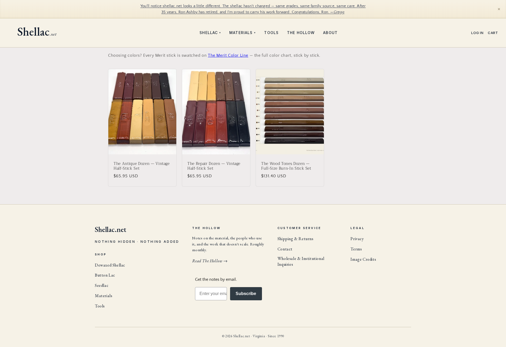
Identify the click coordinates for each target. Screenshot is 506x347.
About (330, 32)
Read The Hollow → (209, 261)
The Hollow (301, 32)
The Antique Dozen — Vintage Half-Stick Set (142, 166)
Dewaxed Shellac (110, 265)
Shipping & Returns (296, 238)
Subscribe (246, 293)
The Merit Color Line (228, 55)
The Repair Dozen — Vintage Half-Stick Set (213, 166)
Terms (356, 249)
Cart (493, 33)
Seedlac (101, 285)
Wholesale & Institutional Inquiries (301, 261)
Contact (285, 249)
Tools (271, 32)
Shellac (210, 32)
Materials (242, 32)
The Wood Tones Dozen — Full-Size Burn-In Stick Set (286, 166)
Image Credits (363, 259)
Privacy (357, 238)
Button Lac (105, 275)
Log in (477, 33)
